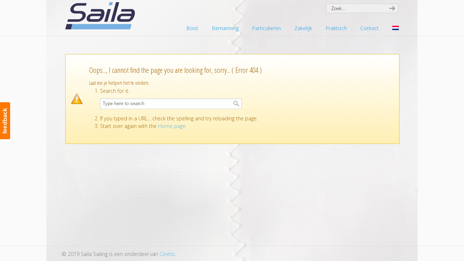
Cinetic (167, 253)
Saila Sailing (101, 15)
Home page (172, 126)
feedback (5, 121)
